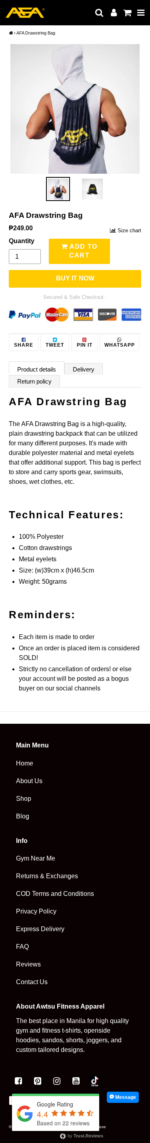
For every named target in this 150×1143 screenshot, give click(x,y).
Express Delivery (40, 929)
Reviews (28, 964)
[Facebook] (18, 1081)
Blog (22, 816)
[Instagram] (56, 1081)
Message (125, 1097)
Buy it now (75, 278)
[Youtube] (76, 1081)
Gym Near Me (35, 858)
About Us (29, 781)
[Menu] (141, 12)
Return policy (34, 381)
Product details (36, 369)
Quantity (21, 241)
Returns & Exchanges (47, 876)
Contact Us (32, 982)
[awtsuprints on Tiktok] (95, 1081)
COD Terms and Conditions (55, 893)
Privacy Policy (36, 911)
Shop (23, 798)
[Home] (11, 32)
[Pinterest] (37, 1081)
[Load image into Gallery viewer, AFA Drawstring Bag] (58, 189)
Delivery (83, 369)
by (84, 1135)
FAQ (22, 946)
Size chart (129, 230)
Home (24, 763)
